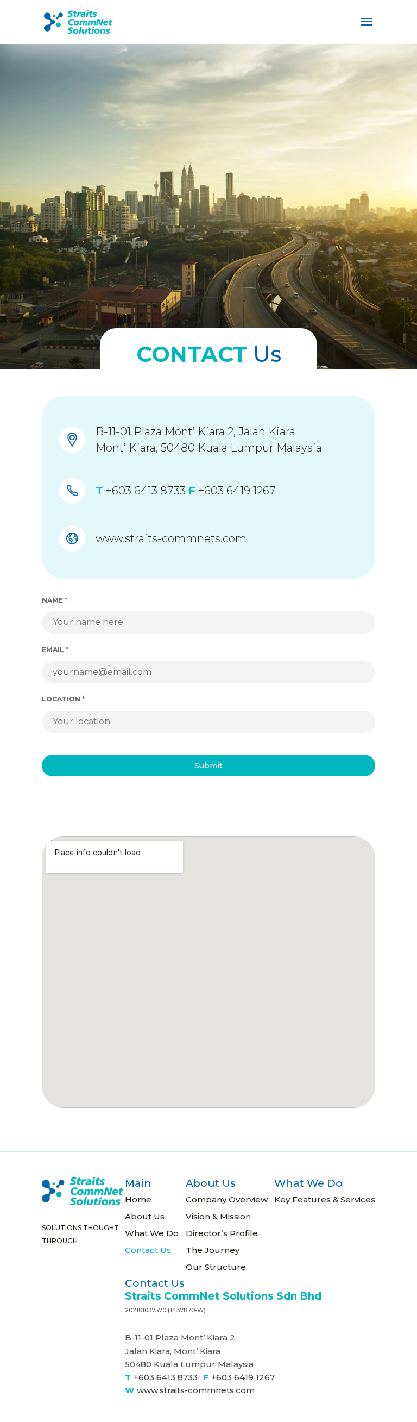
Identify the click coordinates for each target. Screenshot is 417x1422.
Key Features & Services (324, 1199)
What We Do (152, 1233)
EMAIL (55, 650)
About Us (145, 1216)
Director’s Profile (222, 1233)
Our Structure (216, 1267)
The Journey (212, 1250)
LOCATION (63, 699)
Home (138, 1199)
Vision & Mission (218, 1216)
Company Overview (227, 1199)
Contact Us (148, 1250)
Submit (208, 765)
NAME (54, 600)
